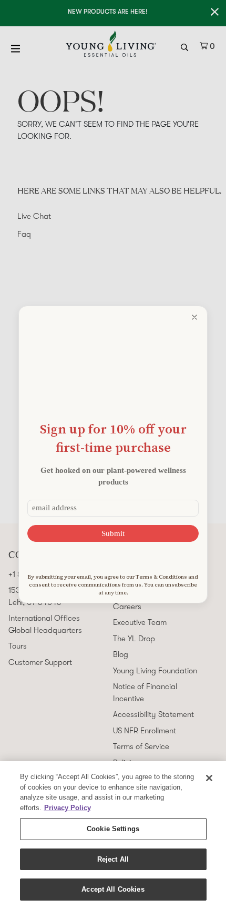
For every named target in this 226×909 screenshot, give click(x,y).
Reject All (113, 859)
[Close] (209, 778)
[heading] (113, 438)
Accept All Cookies (112, 889)
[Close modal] (194, 317)
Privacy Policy (67, 808)
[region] (113, 835)
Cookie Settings (113, 829)
